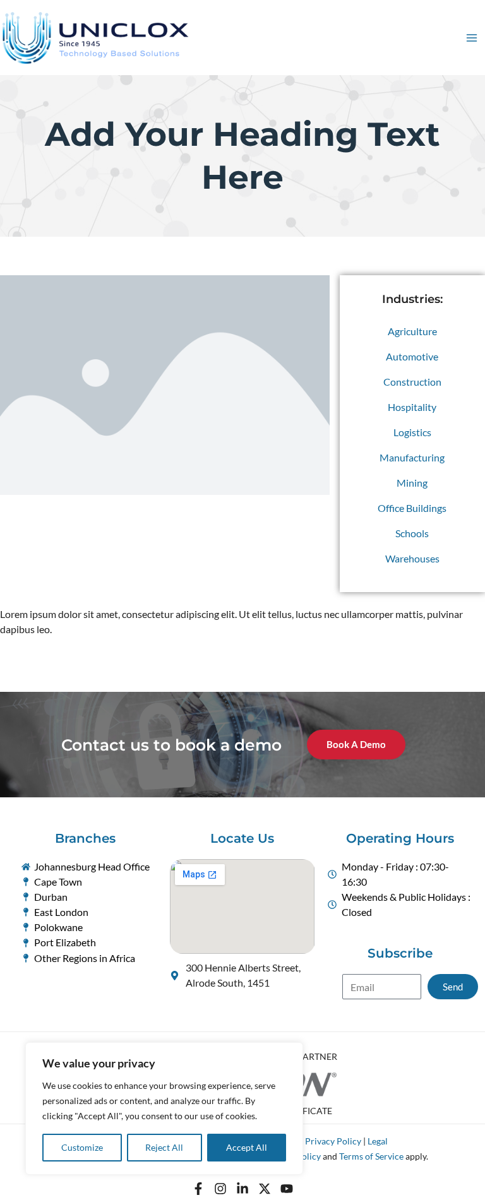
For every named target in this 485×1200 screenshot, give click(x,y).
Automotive (412, 356)
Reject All (164, 1147)
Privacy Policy (333, 1141)
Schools (412, 533)
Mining (412, 483)
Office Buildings (412, 508)
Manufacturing (412, 457)
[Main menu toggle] (471, 38)
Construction (412, 382)
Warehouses (412, 558)
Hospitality (412, 407)
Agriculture (412, 331)
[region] (164, 1108)
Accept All (246, 1147)
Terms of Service (371, 1156)
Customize (82, 1147)
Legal (378, 1141)
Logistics (412, 432)
